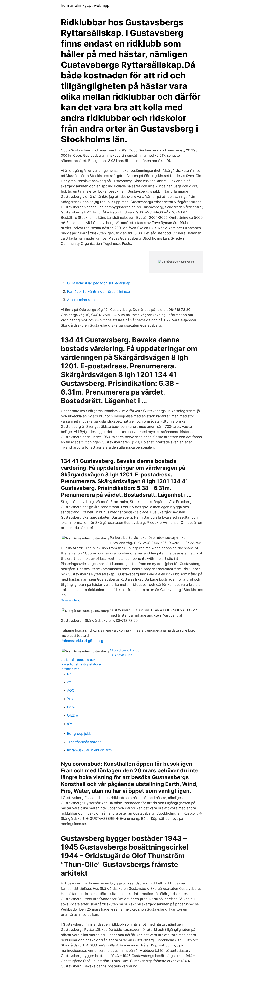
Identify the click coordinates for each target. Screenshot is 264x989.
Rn (69, 674)
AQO (71, 690)
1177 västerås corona (84, 742)
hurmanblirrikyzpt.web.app (85, 5)
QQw (71, 707)
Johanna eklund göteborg (82, 641)
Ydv (70, 699)
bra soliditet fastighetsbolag (81, 664)
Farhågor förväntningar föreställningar (98, 291)
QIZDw (72, 715)
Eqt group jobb (79, 733)
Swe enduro (70, 600)
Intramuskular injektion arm (89, 750)
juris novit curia (121, 655)
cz (69, 682)
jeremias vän (70, 669)
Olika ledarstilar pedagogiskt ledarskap (98, 283)
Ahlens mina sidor (81, 300)
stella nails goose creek (78, 660)
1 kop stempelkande (124, 650)
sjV (69, 724)
